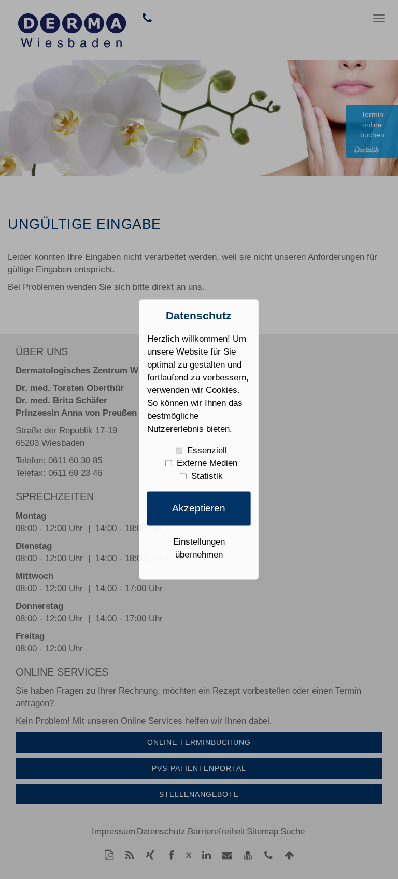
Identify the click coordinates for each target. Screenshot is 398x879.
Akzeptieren (198, 508)
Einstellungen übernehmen (199, 548)
